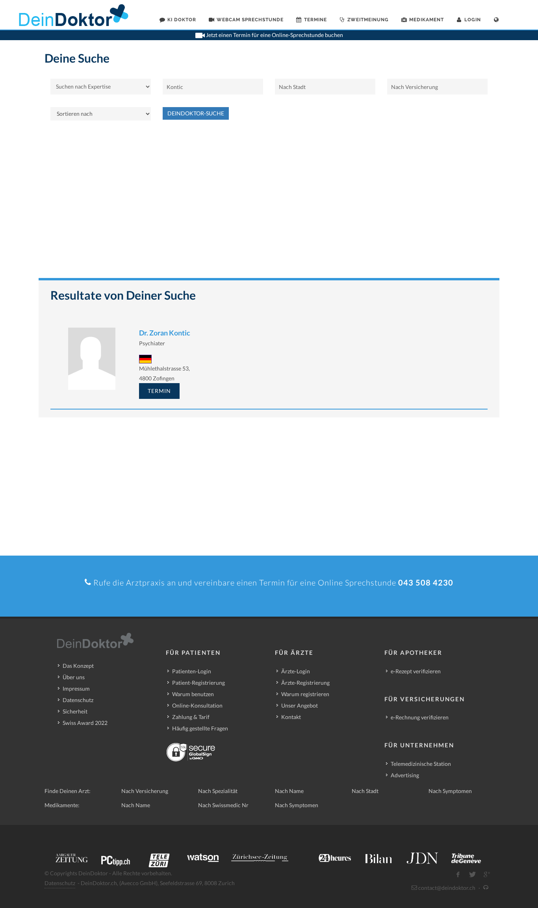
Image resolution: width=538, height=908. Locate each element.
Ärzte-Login (295, 671)
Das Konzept (78, 665)
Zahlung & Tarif (191, 716)
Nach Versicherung (144, 791)
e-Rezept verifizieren (416, 671)
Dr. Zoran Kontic (164, 332)
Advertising (405, 775)
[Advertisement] (269, 203)
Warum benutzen (193, 694)
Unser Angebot (299, 705)
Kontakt (291, 716)
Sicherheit (75, 711)
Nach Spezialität (217, 791)
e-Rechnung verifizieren (420, 717)
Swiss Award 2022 (85, 722)
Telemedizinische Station (421, 763)
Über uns (74, 677)
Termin (159, 390)
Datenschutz (78, 700)
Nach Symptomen (450, 791)
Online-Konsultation (197, 705)
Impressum (76, 688)
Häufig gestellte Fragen (200, 728)
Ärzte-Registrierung (305, 682)
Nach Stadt (365, 791)
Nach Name (289, 791)
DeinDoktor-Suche (195, 113)
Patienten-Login (191, 671)
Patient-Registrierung (198, 682)
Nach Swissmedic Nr (223, 805)
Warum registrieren (305, 694)
